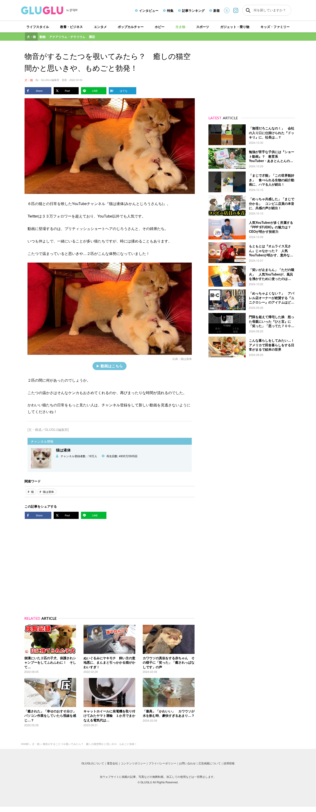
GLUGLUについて (92, 763)
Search (248, 10)
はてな (123, 90)
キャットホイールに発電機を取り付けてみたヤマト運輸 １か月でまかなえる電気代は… (109, 715)
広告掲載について (209, 763)
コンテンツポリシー (133, 763)
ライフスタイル (37, 26)
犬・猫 (31, 36)
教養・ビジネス (71, 26)
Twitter (226, 10)
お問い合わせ (187, 763)
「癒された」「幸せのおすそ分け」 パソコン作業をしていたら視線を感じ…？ (51, 715)
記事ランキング (193, 10)
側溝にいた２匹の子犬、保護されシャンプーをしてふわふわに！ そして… (50, 662)
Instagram (235, 10)
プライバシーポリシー (162, 763)
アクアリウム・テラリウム (67, 36)
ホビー (159, 26)
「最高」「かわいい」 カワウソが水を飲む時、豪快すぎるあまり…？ (169, 713)
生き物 (180, 26)
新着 (216, 10)
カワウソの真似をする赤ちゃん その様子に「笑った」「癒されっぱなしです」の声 (169, 662)
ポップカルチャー (131, 26)
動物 (43, 36)
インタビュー (148, 10)
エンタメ (100, 26)
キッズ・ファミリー (275, 26)
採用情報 (229, 763)
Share (39, 90)
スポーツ (202, 26)
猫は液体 (186, 359)
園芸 (92, 36)
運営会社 (112, 763)
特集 (170, 10)
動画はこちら (112, 365)
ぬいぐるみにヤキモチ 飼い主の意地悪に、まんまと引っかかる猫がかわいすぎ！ (109, 662)
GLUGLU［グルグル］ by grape (58, 10)
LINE (95, 90)
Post (67, 90)
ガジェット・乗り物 (234, 26)
